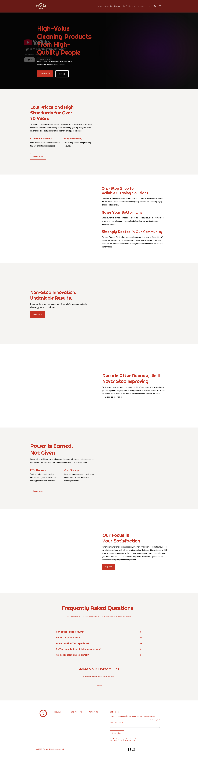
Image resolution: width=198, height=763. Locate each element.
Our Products (76, 712)
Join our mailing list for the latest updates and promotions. (133, 716)
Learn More (45, 73)
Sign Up (62, 74)
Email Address (116, 722)
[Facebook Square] (129, 750)
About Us (57, 712)
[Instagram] (133, 750)
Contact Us (93, 712)
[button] (128, 6)
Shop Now (37, 314)
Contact (99, 686)
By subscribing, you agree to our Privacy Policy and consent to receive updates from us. (124, 739)
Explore (108, 567)
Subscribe (114, 712)
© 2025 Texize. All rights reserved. (50, 749)
